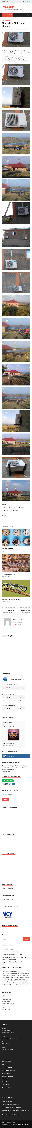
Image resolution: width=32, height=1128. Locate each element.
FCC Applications (6, 1087)
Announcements (6, 20)
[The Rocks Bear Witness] (16, 572)
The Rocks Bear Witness (9, 574)
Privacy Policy (5, 1079)
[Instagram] (29, 1)
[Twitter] (27, 1)
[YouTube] (24, 1)
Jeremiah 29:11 (6, 771)
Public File (5, 1081)
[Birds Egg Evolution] (16, 547)
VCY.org (8, 7)
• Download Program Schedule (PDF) (12, 700)
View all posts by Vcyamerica (17, 623)
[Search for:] (16, 939)
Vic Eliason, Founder (7, 1076)
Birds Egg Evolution (8, 548)
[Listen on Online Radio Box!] (28, 756)
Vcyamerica (16, 29)
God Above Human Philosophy (11, 952)
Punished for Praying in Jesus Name (12, 954)
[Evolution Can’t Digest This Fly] (16, 597)
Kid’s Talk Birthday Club (8, 1070)
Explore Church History (12, 967)
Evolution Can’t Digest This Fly (11, 599)
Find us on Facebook (10, 925)
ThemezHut (5, 1126)
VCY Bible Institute (7, 1067)
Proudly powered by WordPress (9, 1124)
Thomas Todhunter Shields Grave (11, 971)
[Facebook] (25, 1)
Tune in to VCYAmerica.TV (9, 888)
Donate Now (7, 781)
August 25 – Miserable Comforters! (12, 962)
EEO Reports (5, 1084)
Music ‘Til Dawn (6, 1073)
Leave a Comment (24, 29)
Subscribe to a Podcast (8, 1065)
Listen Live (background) (17, 679)
